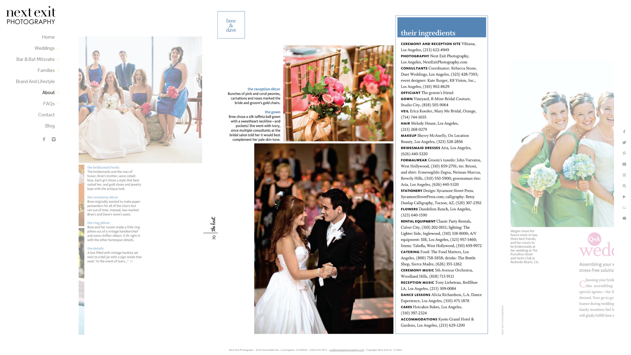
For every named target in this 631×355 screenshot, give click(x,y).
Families (46, 70)
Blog (50, 126)
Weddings (45, 48)
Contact (46, 115)
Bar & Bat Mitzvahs (36, 59)
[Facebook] (44, 139)
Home (48, 37)
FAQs (49, 104)
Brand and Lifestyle (35, 81)
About (48, 92)
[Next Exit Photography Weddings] (54, 139)
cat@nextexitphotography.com (347, 350)
